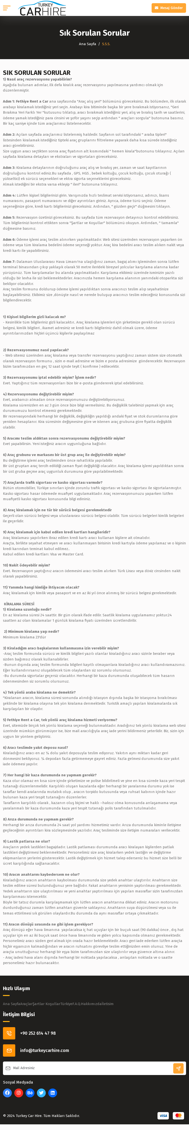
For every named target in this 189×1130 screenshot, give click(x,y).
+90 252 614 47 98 (38, 1033)
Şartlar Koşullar (46, 1004)
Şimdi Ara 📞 (31, 1115)
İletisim (108, 1004)
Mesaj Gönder (171, 8)
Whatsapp (12, 1115)
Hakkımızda (91, 1004)
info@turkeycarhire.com (44, 1050)
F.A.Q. (76, 1004)
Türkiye (66, 1004)
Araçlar (26, 1004)
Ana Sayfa (87, 44)
